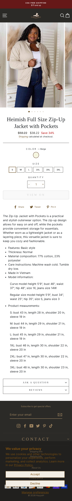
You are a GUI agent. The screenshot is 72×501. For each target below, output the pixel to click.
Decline (35, 483)
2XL (48, 170)
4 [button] (38, 112)
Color (36, 149)
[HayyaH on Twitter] (38, 426)
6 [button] (43, 112)
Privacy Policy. (23, 465)
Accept (35, 474)
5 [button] (41, 112)
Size (36, 163)
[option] (36, 4)
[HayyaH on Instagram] (18, 426)
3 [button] (35, 112)
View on (36, 194)
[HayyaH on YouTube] (31, 426)
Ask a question (36, 382)
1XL (38, 170)
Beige (36, 155)
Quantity (36, 177)
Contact (36, 439)
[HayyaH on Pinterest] (44, 426)
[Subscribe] (60, 415)
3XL (58, 170)
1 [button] (29, 112)
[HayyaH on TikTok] (51, 426)
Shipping (23, 136)
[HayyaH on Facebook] (25, 426)
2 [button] (32, 112)
